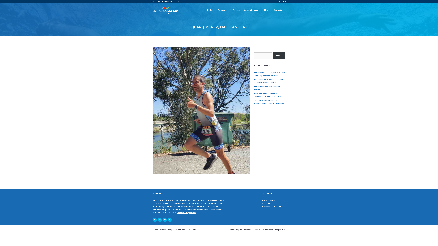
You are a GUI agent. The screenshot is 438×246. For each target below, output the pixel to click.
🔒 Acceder (282, 1)
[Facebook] (155, 220)
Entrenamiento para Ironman (245, 10)
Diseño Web (233, 230)
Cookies (282, 230)
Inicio (209, 10)
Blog (266, 10)
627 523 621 (156, 1)
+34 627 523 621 (268, 200)
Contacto (278, 10)
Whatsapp (266, 203)
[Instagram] (160, 220)
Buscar (279, 55)
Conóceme (222, 10)
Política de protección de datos (266, 230)
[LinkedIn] (165, 220)
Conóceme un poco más (186, 213)
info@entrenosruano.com (172, 1)
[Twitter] (170, 220)
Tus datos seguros (246, 230)
